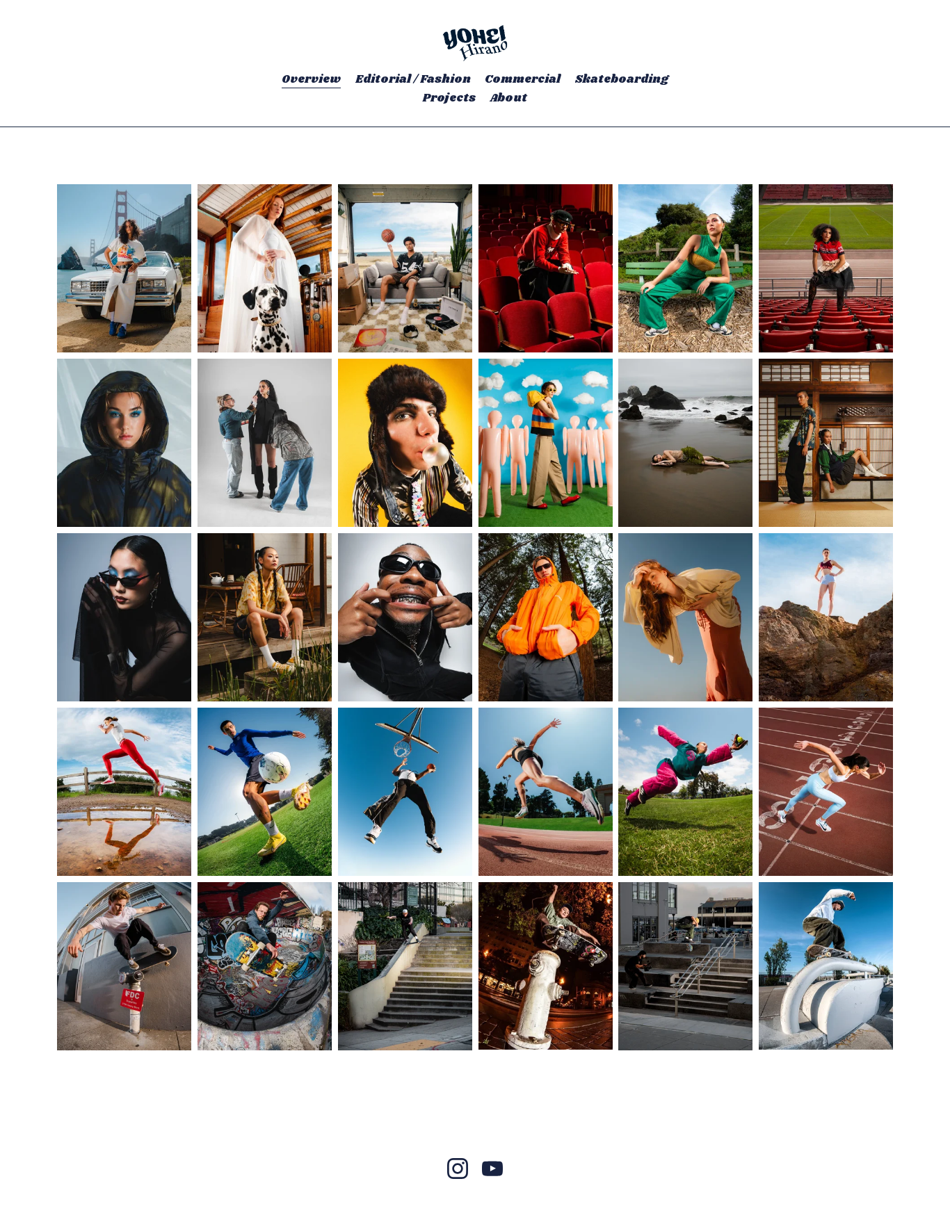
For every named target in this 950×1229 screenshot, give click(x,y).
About (508, 98)
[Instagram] (457, 1168)
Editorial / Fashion (413, 80)
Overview (311, 80)
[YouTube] (492, 1168)
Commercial (523, 80)
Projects (449, 98)
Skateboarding (621, 80)
